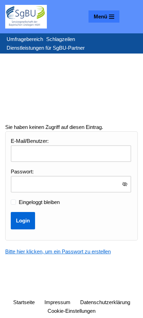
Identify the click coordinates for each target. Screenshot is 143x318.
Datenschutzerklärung (105, 302)
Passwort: (22, 171)
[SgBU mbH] (26, 16)
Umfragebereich (25, 39)
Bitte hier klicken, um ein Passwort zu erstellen (58, 251)
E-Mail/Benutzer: (30, 141)
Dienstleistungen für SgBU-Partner (46, 48)
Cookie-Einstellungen (71, 311)
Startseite (24, 302)
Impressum (57, 302)
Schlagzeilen (60, 39)
